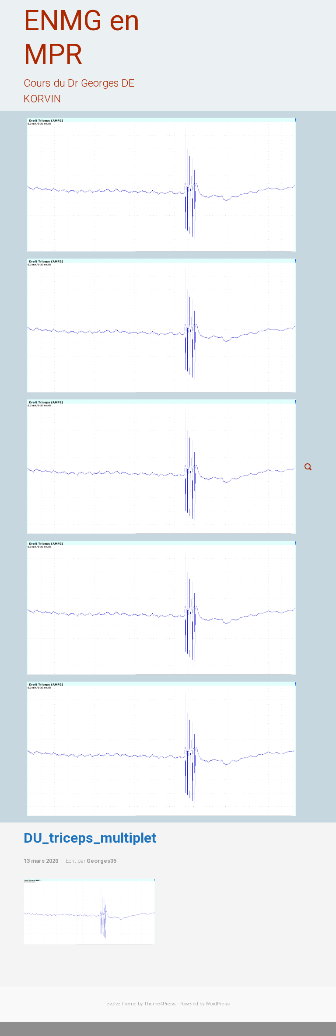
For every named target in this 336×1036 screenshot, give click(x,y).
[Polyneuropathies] (161, 748)
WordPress (218, 1004)
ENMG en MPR (82, 37)
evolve (113, 1004)
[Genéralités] (161, 325)
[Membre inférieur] (161, 607)
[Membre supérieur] (161, 466)
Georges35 (101, 861)
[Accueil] (161, 184)
